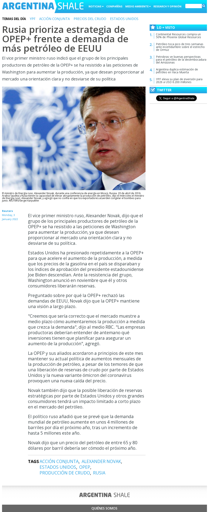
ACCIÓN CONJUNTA (54, 19)
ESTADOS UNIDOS (124, 19)
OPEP (84, 467)
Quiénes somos (104, 508)
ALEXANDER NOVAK (101, 461)
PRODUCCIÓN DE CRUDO (65, 473)
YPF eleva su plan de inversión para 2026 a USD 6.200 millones (179, 80)
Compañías (114, 6)
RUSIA (99, 473)
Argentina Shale (43, 7)
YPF (32, 19)
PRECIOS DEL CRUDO (90, 19)
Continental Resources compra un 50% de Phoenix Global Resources (178, 35)
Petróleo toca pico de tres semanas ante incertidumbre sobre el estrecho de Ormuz (180, 47)
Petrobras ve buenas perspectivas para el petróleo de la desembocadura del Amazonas (181, 59)
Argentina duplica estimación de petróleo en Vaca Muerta (177, 70)
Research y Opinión (167, 6)
